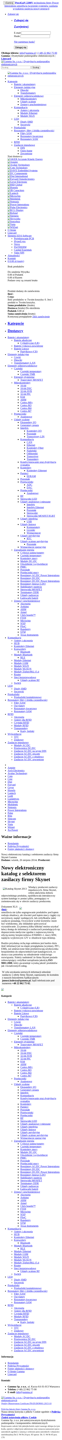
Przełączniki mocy (29, 572)
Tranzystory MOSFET (31, 380)
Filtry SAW (26, 133)
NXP (23, 623)
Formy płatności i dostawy (21, 849)
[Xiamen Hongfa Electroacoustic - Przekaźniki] (13, 187)
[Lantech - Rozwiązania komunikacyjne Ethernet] (13, 193)
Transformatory (28, 93)
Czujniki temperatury (30, 371)
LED (10, 686)
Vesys (17, 244)
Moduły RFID (21, 725)
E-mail (17, 32)
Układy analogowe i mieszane (35, 501)
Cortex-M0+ (26, 402)
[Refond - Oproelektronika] (13, 213)
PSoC (23, 626)
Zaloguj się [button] (13, 14)
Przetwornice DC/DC (25, 748)
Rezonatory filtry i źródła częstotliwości (27, 700)
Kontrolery (25, 467)
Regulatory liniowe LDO (33, 584)
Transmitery (33, 459)
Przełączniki (20, 414)
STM (23, 632)
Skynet (11, 821)
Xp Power (13, 830)
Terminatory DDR (29, 592)
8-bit (22, 397)
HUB (17, 643)
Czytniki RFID (21, 722)
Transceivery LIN (36, 436)
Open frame (26, 150)
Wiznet (11, 827)
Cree (10, 779)
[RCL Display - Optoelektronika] (16, 210)
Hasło (17, 36)
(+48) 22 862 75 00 (47, 53)
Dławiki (24, 90)
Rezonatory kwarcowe (31, 136)
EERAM (31, 476)
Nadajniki (32, 450)
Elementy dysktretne (24, 377)
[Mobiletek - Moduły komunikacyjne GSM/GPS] (14, 199)
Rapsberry (25, 629)
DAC (29, 487)
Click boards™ (28, 615)
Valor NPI (19, 252)
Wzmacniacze (34, 533)
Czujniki (18, 368)
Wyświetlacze (14, 734)
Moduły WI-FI (21, 666)
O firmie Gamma (16, 1371)
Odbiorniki (32, 453)
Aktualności (14, 255)
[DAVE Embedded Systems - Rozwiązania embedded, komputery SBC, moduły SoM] (23, 170)
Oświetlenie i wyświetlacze (34, 564)
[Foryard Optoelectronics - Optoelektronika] (21, 179)
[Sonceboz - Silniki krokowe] (14, 221)
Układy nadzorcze (29, 595)
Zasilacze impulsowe (18, 742)
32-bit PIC (25, 394)
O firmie (12, 230)
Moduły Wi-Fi (27, 116)
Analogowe (26, 416)
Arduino (24, 606)
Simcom (12, 818)
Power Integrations (17, 810)
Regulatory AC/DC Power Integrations (39, 575)
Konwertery (20, 649)
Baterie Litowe (21, 348)
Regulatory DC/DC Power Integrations (40, 581)
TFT (16, 737)
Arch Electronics (16, 770)
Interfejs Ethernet (35, 507)
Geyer (11, 787)
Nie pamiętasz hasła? (24, 41)
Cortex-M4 (25, 408)
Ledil (10, 796)
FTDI (23, 618)
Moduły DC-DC (28, 561)
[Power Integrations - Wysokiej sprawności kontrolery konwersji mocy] (18, 204)
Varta (10, 824)
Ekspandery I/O (28, 422)
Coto (10, 776)
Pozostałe (31, 433)
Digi (10, 782)
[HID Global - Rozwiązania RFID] (15, 184)
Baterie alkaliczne (23, 340)
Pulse (10, 813)
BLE (22, 657)
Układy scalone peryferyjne (34, 541)
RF (22, 496)
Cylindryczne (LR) (29, 343)
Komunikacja (27, 439)
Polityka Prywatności (18, 846)
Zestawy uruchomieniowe (33, 104)
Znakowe (19, 739)
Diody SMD (26, 121)
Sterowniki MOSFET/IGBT (41, 516)
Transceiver (32, 456)
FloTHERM (20, 247)
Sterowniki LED (28, 499)
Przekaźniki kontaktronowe (27, 697)
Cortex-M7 (25, 411)
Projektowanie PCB (24, 238)
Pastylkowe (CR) (29, 351)
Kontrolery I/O (34, 431)
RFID (11, 714)
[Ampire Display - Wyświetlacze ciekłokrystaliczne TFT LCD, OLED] (13, 162)
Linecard (12, 233)
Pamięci (24, 473)
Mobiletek (13, 804)
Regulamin (13, 843)
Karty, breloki (27, 731)
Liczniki (31, 530)
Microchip (25, 620)
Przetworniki (26, 482)
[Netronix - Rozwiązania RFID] (13, 201)
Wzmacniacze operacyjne (33, 547)
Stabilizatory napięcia (31, 586)
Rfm (10, 816)
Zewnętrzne (26, 153)
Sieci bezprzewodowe (25, 677)
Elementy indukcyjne (18, 354)
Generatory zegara (29, 425)
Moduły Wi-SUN (22, 669)
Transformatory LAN (24, 363)
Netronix (12, 807)
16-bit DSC (26, 388)
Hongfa (11, 790)
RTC (29, 538)
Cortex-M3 (25, 405)
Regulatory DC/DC (30, 578)
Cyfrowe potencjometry (32, 552)
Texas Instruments (29, 635)
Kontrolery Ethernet (37, 470)
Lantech (12, 793)
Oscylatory (19, 705)
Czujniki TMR (27, 374)
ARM (23, 399)
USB (29, 521)
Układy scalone (28, 101)
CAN (29, 442)
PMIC (23, 567)
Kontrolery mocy (29, 558)
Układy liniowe (28, 524)
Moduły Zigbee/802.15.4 (26, 671)
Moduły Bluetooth (23, 654)
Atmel (23, 612)
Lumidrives (13, 799)
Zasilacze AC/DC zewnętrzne (29, 759)
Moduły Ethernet (28, 113)
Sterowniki (32, 513)
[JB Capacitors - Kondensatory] (16, 190)
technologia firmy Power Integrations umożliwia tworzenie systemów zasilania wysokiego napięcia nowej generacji (31, 5)
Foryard (12, 784)
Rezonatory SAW (29, 139)
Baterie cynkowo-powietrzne (28, 346)
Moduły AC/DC (22, 745)
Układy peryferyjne (30, 535)
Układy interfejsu (29, 518)
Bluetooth (25, 652)
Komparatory (33, 527)
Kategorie (12, 81)
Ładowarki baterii (29, 598)
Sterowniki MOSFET (31, 589)
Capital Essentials (23, 250)
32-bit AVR (26, 391)
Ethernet (31, 445)
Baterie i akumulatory (18, 337)
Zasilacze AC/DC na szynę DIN (30, 751)
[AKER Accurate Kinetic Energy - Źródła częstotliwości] (25, 159)
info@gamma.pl (28, 53)
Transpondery (21, 728)
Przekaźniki (13, 694)
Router (17, 674)
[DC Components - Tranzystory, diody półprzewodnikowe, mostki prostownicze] (17, 173)
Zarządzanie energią (24, 550)
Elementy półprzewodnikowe (22, 365)
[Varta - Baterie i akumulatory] (11, 224)
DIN (22, 148)
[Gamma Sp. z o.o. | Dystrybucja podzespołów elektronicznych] (31, 64)
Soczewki (25, 124)
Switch (17, 683)
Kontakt (12, 258)
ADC (29, 484)
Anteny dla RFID (23, 720)
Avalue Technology (17, 773)
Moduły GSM (21, 663)
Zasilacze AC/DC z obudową (29, 756)
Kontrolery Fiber (35, 448)
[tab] (34, 323)
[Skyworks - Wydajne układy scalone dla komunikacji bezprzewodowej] (14, 218)
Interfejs (24, 428)
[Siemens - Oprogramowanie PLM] (13, 216)
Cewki (17, 357)
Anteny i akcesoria (29, 110)
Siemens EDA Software (20, 235)
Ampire (11, 767)
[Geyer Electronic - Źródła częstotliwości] (17, 182)
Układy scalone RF (30, 680)
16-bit (23, 385)
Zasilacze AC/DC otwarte (27, 754)
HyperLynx (20, 241)
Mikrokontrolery (28, 98)
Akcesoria (25, 603)
